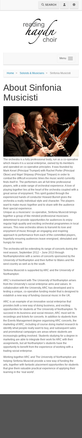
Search (50, 4)
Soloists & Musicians (32, 73)
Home (10, 73)
